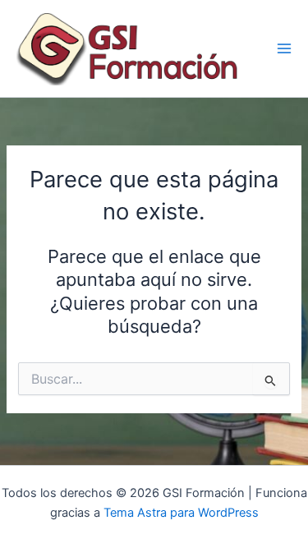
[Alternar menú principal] (284, 48)
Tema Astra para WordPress (181, 512)
